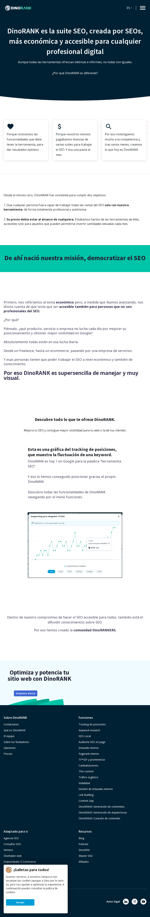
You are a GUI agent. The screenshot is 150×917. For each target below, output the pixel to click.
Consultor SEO (12, 844)
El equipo (9, 736)
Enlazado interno (89, 748)
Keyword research (89, 730)
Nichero (8, 850)
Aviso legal (113, 901)
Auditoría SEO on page (92, 742)
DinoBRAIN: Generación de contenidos (102, 806)
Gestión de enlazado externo (96, 789)
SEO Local (85, 736)
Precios (8, 753)
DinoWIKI (84, 850)
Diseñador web (13, 856)
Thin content (86, 771)
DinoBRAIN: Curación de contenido (99, 818)
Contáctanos (11, 724)
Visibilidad (84, 783)
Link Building (86, 795)
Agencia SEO (11, 838)
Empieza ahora (25, 693)
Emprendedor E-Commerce (20, 861)
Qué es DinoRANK (14, 730)
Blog (81, 838)
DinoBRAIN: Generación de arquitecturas (103, 812)
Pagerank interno (89, 753)
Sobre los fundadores (16, 742)
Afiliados (84, 861)
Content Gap (86, 800)
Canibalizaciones (88, 765)
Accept (20, 902)
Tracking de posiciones (92, 724)
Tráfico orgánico (88, 777)
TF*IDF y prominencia (92, 759)
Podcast (83, 844)
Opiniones (10, 748)
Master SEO (86, 856)
